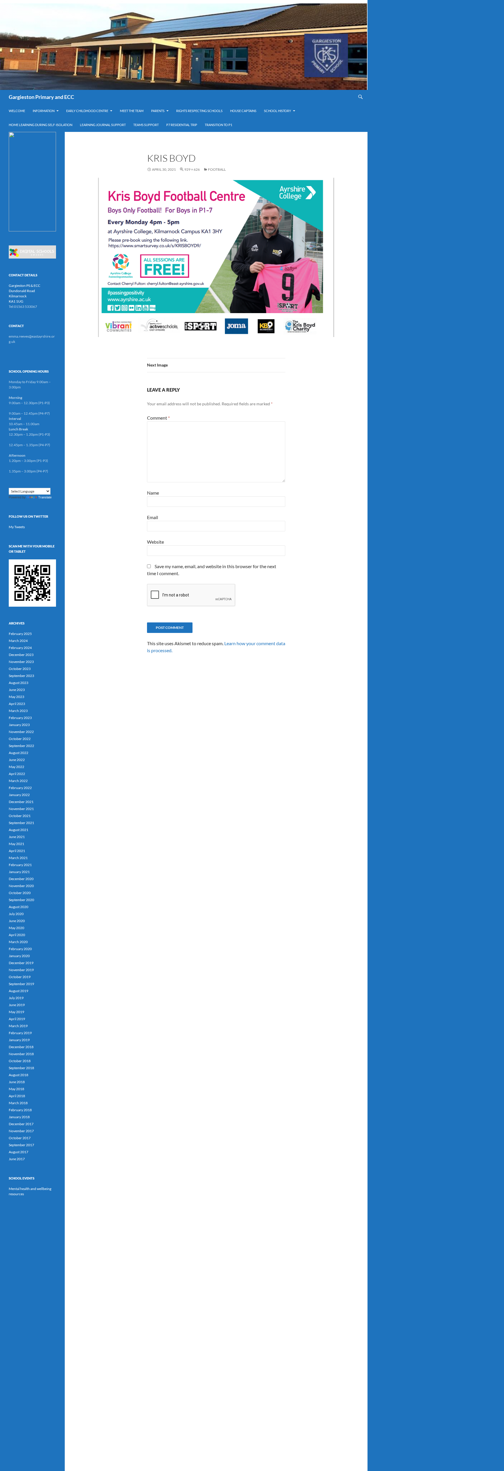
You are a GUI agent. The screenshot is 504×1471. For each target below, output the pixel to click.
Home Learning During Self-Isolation (40, 125)
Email (152, 517)
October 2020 (20, 893)
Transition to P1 (218, 125)
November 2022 (21, 732)
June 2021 (17, 837)
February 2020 (20, 949)
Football (217, 169)
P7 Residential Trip (181, 125)
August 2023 (18, 682)
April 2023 (17, 704)
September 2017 (21, 1145)
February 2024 (20, 647)
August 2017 (18, 1152)
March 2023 (18, 711)
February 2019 (20, 1033)
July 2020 (16, 914)
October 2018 (20, 1061)
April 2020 (17, 935)
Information (44, 111)
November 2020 (21, 886)
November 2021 (21, 809)
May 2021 (16, 844)
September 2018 (21, 1068)
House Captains (243, 111)
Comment (158, 417)
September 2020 (21, 900)
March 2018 (18, 1103)
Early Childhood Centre (87, 111)
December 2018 (21, 1047)
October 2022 (20, 739)
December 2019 (21, 963)
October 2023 (20, 668)
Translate (45, 497)
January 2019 (19, 1040)
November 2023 (21, 661)
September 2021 (21, 823)
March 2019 (18, 1026)
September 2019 (21, 984)
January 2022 (19, 795)
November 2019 (21, 970)
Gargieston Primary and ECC (41, 97)
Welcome (17, 111)
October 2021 (20, 816)
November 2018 (21, 1054)
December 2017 (21, 1124)
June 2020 (17, 921)
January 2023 (19, 725)
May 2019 (16, 1012)
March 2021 (18, 858)
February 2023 (20, 718)
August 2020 (18, 907)
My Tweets (17, 527)
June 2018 (17, 1082)
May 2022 (16, 767)
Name (153, 492)
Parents (157, 111)
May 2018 (16, 1089)
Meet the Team (132, 111)
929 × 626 (192, 169)
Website (155, 542)
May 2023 (16, 697)
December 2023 (21, 654)
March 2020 (18, 942)
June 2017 (17, 1159)
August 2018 (18, 1075)
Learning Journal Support (103, 125)
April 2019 (17, 1019)
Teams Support (146, 125)
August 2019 (18, 991)
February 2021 (20, 865)
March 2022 (18, 781)
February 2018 (20, 1110)
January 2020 (19, 956)
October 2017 (20, 1138)
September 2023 (21, 675)
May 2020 (16, 928)
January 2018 (19, 1117)
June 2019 (17, 1005)
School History (277, 111)
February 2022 (20, 788)
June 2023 (17, 689)
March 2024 (18, 640)
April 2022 (17, 774)
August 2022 (18, 753)
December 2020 (21, 879)
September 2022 (21, 746)
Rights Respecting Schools (199, 111)
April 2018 (17, 1096)
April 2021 (17, 851)
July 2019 (16, 998)
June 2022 (17, 760)
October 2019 (20, 977)
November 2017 (21, 1131)
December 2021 (21, 802)
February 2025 (20, 633)
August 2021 (18, 830)
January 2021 (19, 872)
